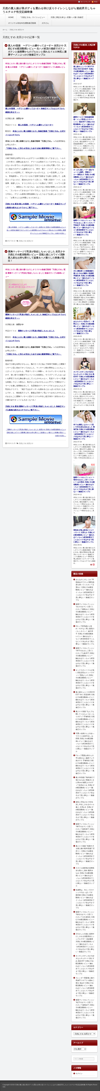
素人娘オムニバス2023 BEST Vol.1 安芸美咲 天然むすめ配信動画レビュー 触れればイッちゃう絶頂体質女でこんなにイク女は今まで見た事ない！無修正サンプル (85, 699)
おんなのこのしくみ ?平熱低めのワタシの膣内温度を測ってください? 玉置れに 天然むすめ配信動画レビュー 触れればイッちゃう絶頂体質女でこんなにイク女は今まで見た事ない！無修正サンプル (85, 590)
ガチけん (45, 23)
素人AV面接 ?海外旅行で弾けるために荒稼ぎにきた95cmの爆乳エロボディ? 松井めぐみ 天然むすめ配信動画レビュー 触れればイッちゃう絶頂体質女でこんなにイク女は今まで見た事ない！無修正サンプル (85, 787)
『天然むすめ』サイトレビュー (32, 17)
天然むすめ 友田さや (26, 241)
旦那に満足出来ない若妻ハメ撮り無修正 (67, 17)
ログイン (79, 1074)
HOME (11, 17)
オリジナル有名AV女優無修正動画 (22, 23)
